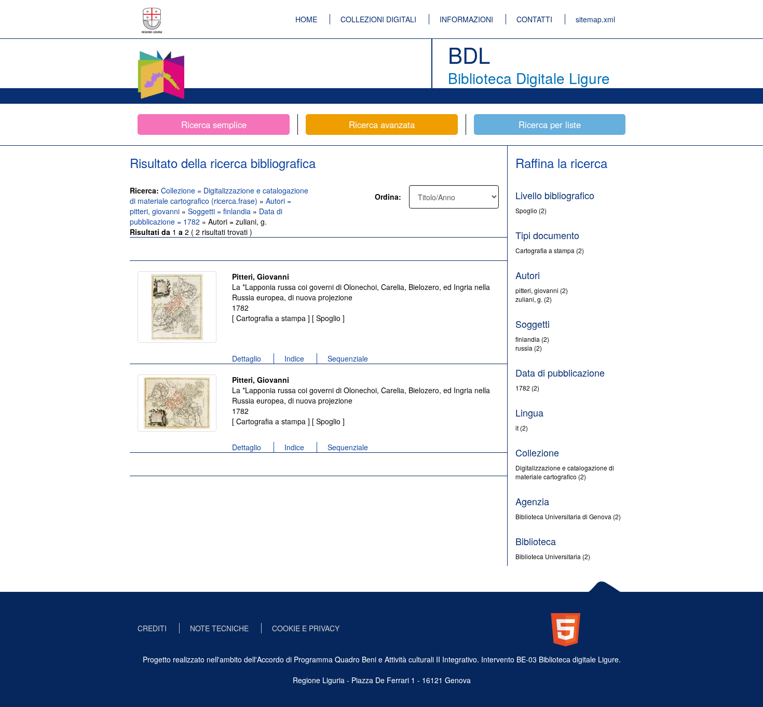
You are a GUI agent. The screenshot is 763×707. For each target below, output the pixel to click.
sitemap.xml (595, 19)
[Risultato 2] (177, 403)
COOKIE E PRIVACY (305, 628)
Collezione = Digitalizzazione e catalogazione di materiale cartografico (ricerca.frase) (219, 195)
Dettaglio (246, 358)
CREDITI (152, 628)
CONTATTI (534, 19)
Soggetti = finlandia (220, 211)
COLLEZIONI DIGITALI (378, 19)
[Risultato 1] (177, 307)
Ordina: (388, 196)
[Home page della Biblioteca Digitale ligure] (161, 52)
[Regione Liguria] (152, 13)
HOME (306, 19)
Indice (294, 358)
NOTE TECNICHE (219, 628)
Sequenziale (348, 358)
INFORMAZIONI (466, 19)
